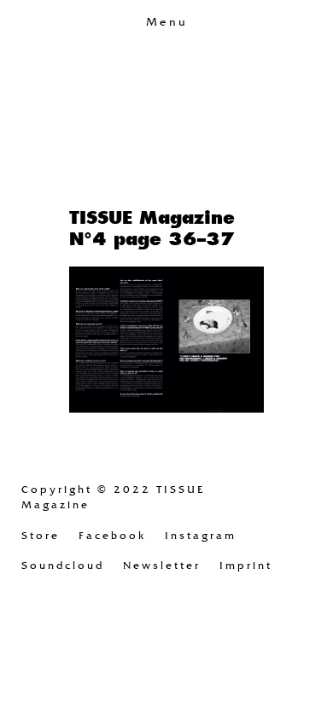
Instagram (201, 536)
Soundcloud (62, 566)
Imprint (245, 566)
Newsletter (162, 566)
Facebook (112, 536)
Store (40, 536)
